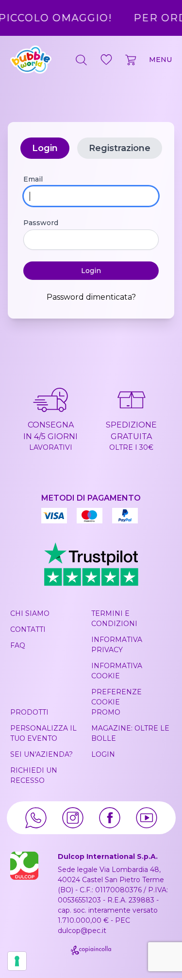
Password (40, 222)
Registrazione (119, 148)
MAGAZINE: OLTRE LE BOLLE (130, 733)
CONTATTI (28, 629)
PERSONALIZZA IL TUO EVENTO (43, 733)
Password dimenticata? (91, 297)
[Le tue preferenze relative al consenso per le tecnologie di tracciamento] (17, 961)
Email (33, 179)
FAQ (17, 645)
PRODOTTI (29, 712)
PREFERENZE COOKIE (116, 697)
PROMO (105, 712)
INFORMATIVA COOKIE (116, 670)
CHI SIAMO (30, 613)
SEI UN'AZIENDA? (41, 754)
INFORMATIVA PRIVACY (116, 644)
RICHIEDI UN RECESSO (33, 775)
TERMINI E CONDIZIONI (114, 618)
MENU (160, 59)
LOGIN (103, 754)
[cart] (131, 59)
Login (45, 148)
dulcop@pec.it (82, 930)
